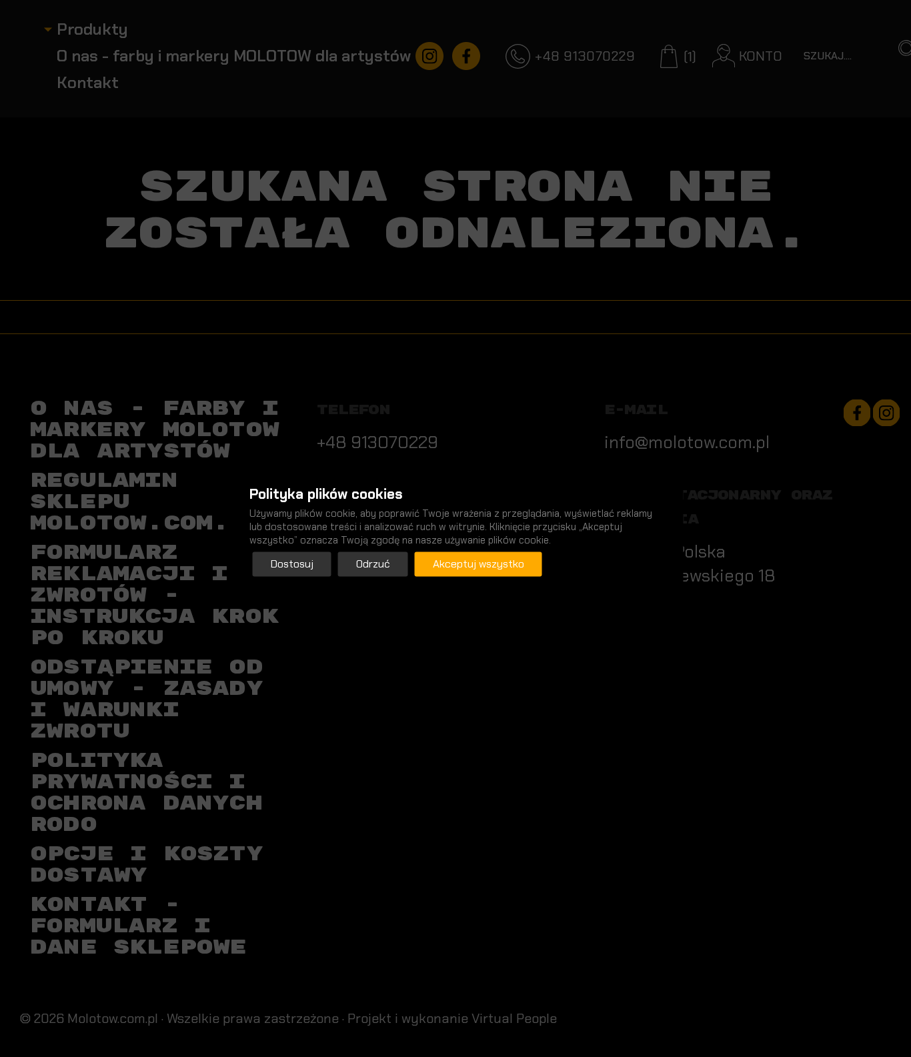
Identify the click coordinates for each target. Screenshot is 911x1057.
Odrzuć (373, 564)
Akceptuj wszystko (478, 564)
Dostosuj (292, 564)
